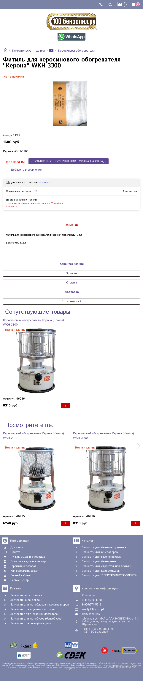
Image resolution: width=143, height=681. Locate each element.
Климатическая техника (28, 51)
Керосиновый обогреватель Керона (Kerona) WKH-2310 (33, 435)
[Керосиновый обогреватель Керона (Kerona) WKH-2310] (36, 478)
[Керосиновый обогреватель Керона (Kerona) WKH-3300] (36, 360)
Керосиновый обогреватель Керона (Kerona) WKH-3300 (33, 322)
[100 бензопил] (71, 21)
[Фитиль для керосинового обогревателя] (71, 103)
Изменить (45, 182)
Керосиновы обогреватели (76, 51)
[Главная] (5, 51)
